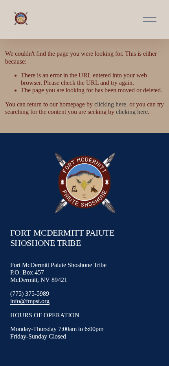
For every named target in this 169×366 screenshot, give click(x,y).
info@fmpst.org (30, 301)
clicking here (110, 104)
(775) (17, 293)
